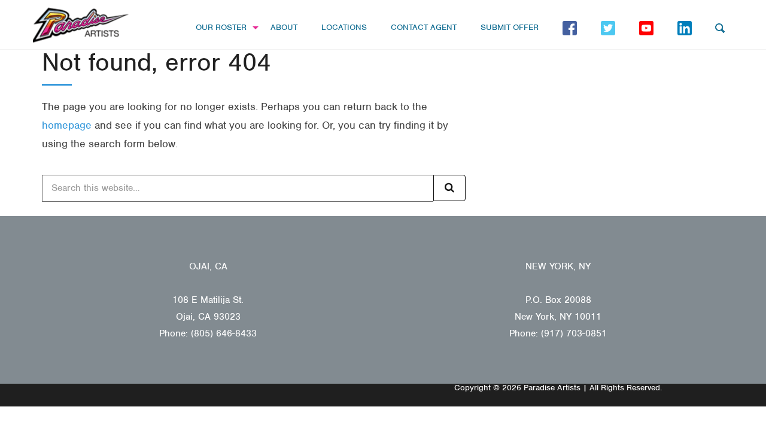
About (283, 27)
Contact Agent (424, 27)
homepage (67, 125)
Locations (344, 27)
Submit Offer (510, 27)
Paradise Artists (81, 25)
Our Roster (221, 27)
